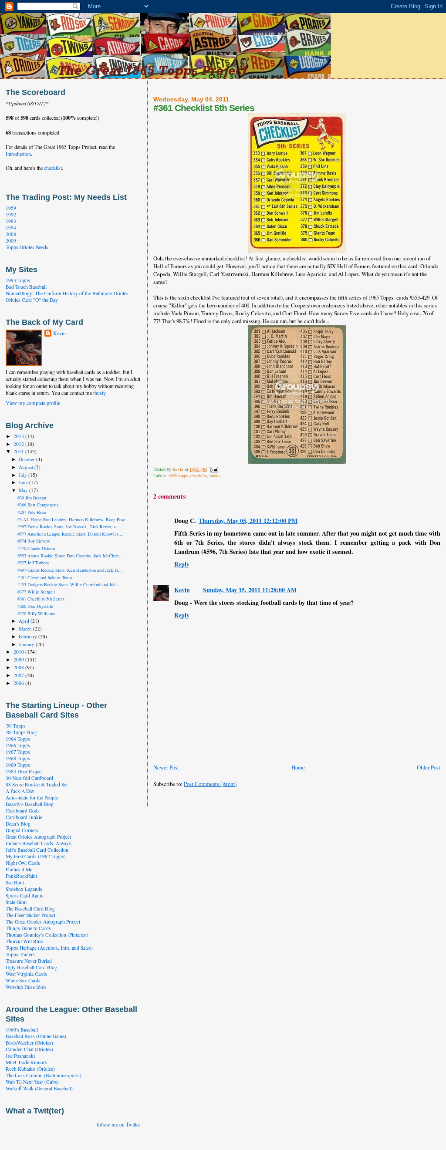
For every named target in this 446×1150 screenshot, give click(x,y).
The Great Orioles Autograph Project (43, 921)
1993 (11, 221)
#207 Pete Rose (31, 512)
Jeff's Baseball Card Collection (37, 849)
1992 (11, 214)
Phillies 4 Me (19, 869)
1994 (11, 227)
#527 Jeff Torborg (33, 563)
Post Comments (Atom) (210, 784)
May (24, 490)
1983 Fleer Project (24, 771)
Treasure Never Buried (29, 961)
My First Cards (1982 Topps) (36, 856)
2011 (19, 451)
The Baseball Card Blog (30, 908)
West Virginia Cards (26, 974)
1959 (11, 208)
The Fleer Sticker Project (30, 915)
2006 (19, 683)
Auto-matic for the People (32, 797)
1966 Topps (18, 745)
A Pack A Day (20, 791)
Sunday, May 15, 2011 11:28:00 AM (250, 589)
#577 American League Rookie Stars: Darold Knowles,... (70, 534)
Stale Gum (16, 902)
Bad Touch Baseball (26, 286)
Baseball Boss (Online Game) (36, 1036)
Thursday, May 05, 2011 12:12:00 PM (248, 520)
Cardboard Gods (23, 810)
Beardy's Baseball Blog (30, 804)
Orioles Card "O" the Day (32, 300)
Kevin (182, 589)
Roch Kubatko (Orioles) (30, 1069)
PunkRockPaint (21, 876)
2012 (19, 444)
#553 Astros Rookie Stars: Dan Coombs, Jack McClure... (70, 556)
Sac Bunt (15, 882)
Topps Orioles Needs (27, 247)
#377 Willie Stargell (36, 592)
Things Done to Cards (28, 928)
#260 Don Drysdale (35, 606)
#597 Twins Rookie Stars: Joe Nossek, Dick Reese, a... (68, 526)
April (24, 620)
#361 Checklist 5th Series (40, 599)
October (27, 459)
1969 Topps (18, 765)
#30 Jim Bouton (31, 498)
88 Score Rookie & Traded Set (37, 784)
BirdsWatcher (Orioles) (29, 1042)
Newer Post (166, 767)
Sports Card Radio (25, 895)
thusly (99, 392)
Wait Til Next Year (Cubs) (32, 1082)
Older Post (428, 767)
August (26, 467)
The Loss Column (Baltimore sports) (43, 1075)
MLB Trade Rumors (26, 1062)
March (26, 628)
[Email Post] (214, 469)
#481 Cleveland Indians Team (44, 577)
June (24, 482)
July (23, 475)
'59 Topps (16, 725)
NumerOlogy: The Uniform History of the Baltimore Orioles (67, 293)
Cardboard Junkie (24, 817)
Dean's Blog (18, 823)
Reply (181, 564)
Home (298, 767)
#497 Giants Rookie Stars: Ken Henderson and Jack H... (69, 570)
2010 (19, 651)
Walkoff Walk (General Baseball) (39, 1088)
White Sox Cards (23, 980)
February (28, 636)
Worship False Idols (26, 987)
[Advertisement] (255, 797)
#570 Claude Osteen (36, 548)
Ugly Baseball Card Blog (31, 967)
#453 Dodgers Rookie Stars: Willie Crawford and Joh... (68, 584)
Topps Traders (20, 954)
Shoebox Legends (24, 889)
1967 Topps (18, 752)
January (27, 644)
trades (214, 475)
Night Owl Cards (23, 863)
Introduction (18, 153)
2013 (19, 436)
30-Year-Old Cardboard (29, 778)
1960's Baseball (22, 1029)
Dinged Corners (22, 830)
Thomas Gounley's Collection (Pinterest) (47, 934)
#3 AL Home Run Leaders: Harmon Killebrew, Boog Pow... (72, 519)
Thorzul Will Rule (24, 941)
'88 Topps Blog (21, 732)
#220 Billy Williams (36, 613)
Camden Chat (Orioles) (29, 1049)
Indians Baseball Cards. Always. (39, 843)
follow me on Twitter (118, 1124)
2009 (11, 240)
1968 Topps (18, 758)
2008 (11, 234)
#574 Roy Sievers (33, 541)
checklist (198, 475)
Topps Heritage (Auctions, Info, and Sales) (49, 947)
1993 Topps (18, 280)
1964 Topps (18, 738)
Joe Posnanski (20, 1055)
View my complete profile (33, 402)
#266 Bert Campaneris (37, 505)
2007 (19, 675)
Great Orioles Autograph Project (38, 836)
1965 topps (178, 475)
